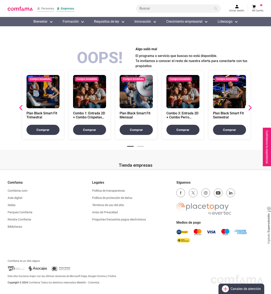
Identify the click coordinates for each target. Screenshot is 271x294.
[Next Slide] (250, 108)
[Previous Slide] (21, 108)
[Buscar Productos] (215, 8)
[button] (130, 146)
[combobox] (178, 8)
